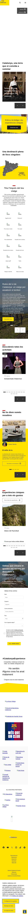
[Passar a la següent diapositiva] (23, 399)
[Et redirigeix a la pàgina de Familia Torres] (20, 806)
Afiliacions (14, 872)
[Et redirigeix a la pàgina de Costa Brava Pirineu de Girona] (21, 764)
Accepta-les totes (8, 910)
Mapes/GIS (14, 859)
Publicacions (14, 857)
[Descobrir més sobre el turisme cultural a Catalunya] (14, 87)
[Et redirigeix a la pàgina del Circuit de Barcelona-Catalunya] (14, 709)
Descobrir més (8, 319)
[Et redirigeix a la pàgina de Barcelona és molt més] (21, 752)
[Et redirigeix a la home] (4, 2)
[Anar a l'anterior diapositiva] (17, 105)
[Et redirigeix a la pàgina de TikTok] (20, 847)
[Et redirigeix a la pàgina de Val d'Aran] (20, 770)
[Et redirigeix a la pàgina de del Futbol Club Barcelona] (14, 731)
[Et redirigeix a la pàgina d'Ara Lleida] (7, 765)
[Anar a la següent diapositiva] (23, 105)
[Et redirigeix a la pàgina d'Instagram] (16, 847)
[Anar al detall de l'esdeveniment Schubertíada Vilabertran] (14, 371)
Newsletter (14, 860)
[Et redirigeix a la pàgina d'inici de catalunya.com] (14, 839)
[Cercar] (20, 2)
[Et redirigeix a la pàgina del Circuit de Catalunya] (21, 794)
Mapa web (14, 862)
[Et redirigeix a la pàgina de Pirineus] (7, 770)
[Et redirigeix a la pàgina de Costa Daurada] (7, 752)
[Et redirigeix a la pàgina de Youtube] (8, 847)
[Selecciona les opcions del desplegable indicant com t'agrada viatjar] (14, 625)
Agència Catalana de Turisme (14, 870)
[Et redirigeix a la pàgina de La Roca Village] (14, 701)
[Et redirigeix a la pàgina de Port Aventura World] (21, 800)
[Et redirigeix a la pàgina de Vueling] (7, 800)
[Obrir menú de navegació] (25, 2)
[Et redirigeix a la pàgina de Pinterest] (24, 847)
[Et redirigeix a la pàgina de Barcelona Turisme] (21, 758)
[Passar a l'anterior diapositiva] (17, 399)
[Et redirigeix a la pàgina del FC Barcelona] (7, 794)
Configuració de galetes (10, 901)
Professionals (14, 874)
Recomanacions (14, 855)
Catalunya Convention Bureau (14, 875)
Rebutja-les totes (8, 905)
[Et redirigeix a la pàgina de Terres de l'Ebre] (7, 758)
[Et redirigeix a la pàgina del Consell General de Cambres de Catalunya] (7, 777)
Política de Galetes (17, 896)
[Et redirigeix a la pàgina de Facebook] (3, 847)
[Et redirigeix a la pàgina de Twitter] (12, 847)
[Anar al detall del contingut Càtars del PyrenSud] (14, 524)
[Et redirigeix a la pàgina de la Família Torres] (14, 716)
